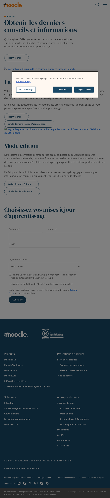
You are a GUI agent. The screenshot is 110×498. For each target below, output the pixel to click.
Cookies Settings (26, 89)
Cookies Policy (23, 81)
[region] (55, 84)
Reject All (62, 89)
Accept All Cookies (83, 89)
